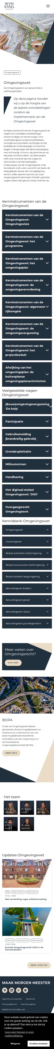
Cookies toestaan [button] (39, 1043)
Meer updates (39, 965)
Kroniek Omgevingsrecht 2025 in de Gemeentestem (24, 948)
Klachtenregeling (28, 1004)
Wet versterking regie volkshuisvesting (25, 899)
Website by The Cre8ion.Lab (13, 1009)
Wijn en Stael (9, 6)
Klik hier (13, 663)
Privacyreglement (9, 1004)
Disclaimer (30, 999)
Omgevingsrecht (12, 72)
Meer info (11, 753)
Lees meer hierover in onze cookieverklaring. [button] (19, 1034)
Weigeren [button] (15, 1043)
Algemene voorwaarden (12, 999)
